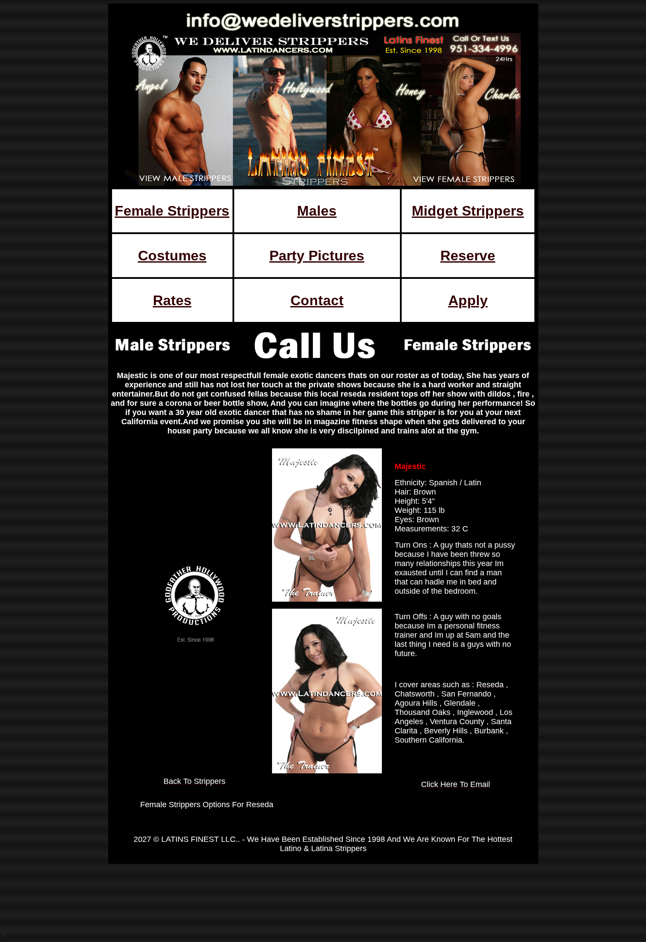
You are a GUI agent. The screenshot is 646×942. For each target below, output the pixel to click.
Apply (468, 300)
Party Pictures (316, 255)
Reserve (467, 255)
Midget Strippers (468, 211)
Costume (172, 255)
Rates (172, 300)
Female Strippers (172, 211)
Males (317, 211)
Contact (317, 300)
